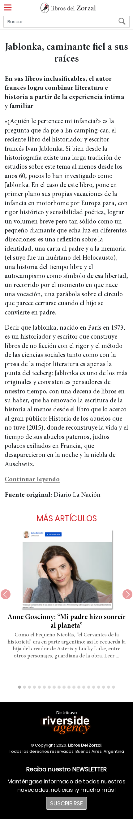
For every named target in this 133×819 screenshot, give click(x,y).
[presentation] (6, 594)
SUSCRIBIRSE (66, 803)
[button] (19, 687)
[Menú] (8, 7)
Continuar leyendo (32, 480)
